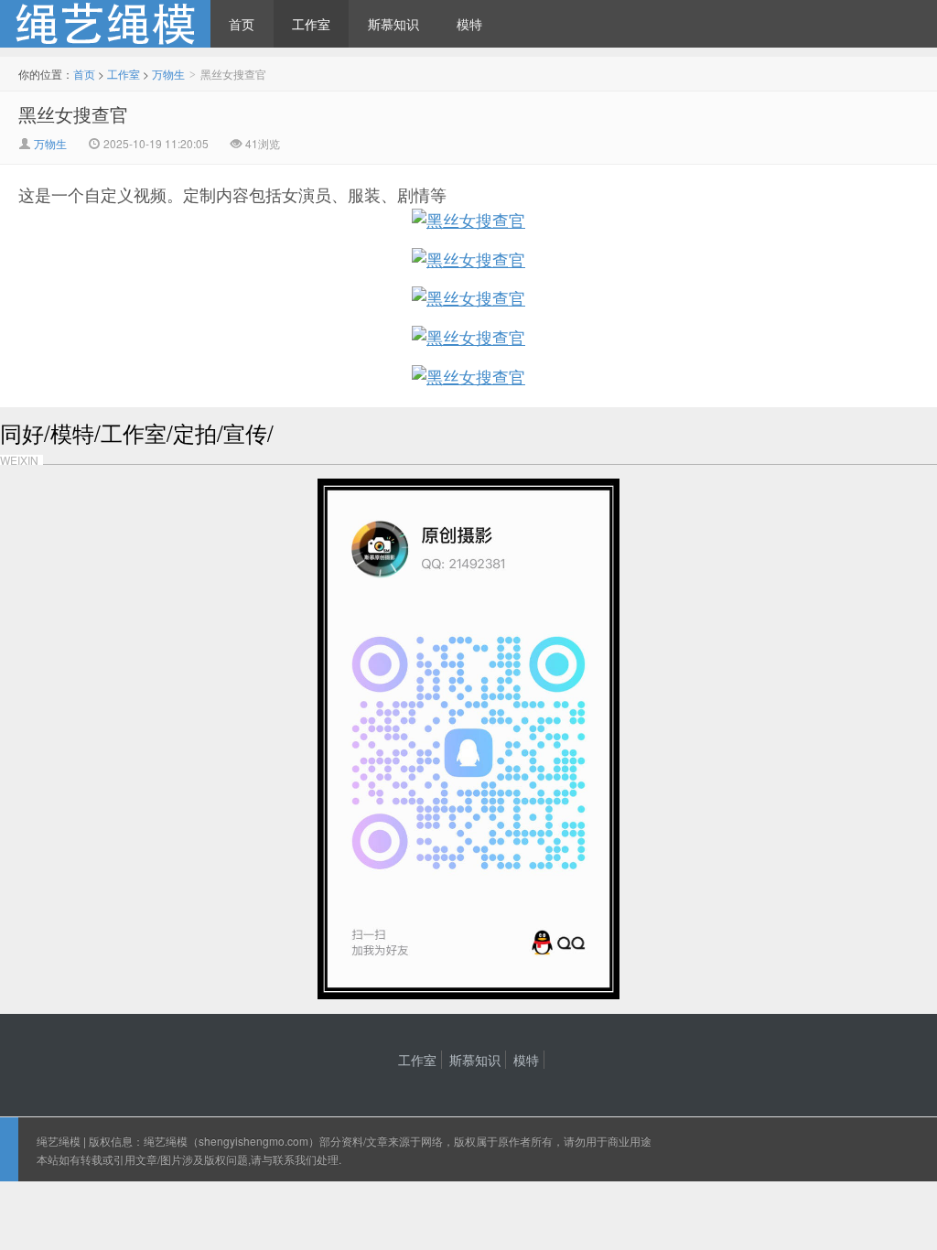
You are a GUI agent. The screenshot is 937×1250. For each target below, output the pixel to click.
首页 (241, 24)
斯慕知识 (393, 24)
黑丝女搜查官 (73, 114)
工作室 (311, 24)
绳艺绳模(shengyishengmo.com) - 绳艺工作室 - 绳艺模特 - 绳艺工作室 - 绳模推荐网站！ (105, 24)
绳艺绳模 (59, 1140)
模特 (469, 24)
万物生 (168, 73)
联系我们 (295, 1159)
